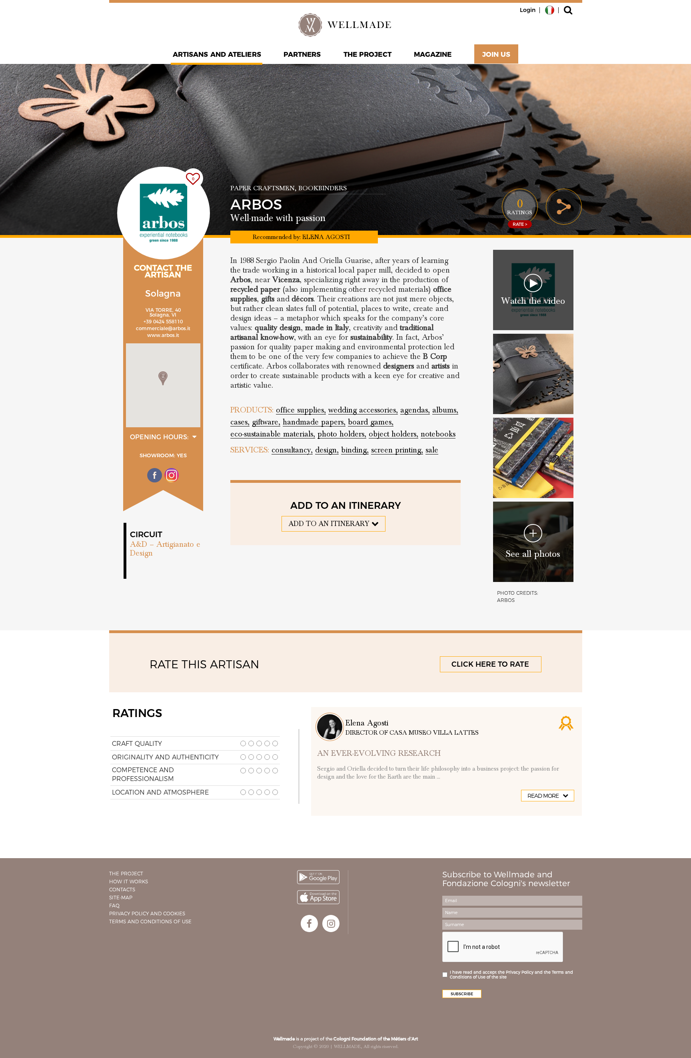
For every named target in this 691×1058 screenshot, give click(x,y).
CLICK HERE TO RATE (490, 664)
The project (367, 54)
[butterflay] (533, 374)
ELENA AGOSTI (326, 237)
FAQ (114, 906)
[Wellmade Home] (345, 25)
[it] (549, 9)
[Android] (318, 877)
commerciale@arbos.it (163, 328)
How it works (128, 882)
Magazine (433, 54)
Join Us (496, 54)
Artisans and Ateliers (217, 54)
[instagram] (331, 923)
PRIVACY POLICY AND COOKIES (147, 914)
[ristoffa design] (533, 458)
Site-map (120, 898)
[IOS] (318, 897)
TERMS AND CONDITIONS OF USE (150, 922)
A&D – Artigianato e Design (165, 549)
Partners (302, 54)
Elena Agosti (367, 723)
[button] (163, 378)
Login (527, 10)
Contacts (122, 890)
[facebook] (309, 923)
